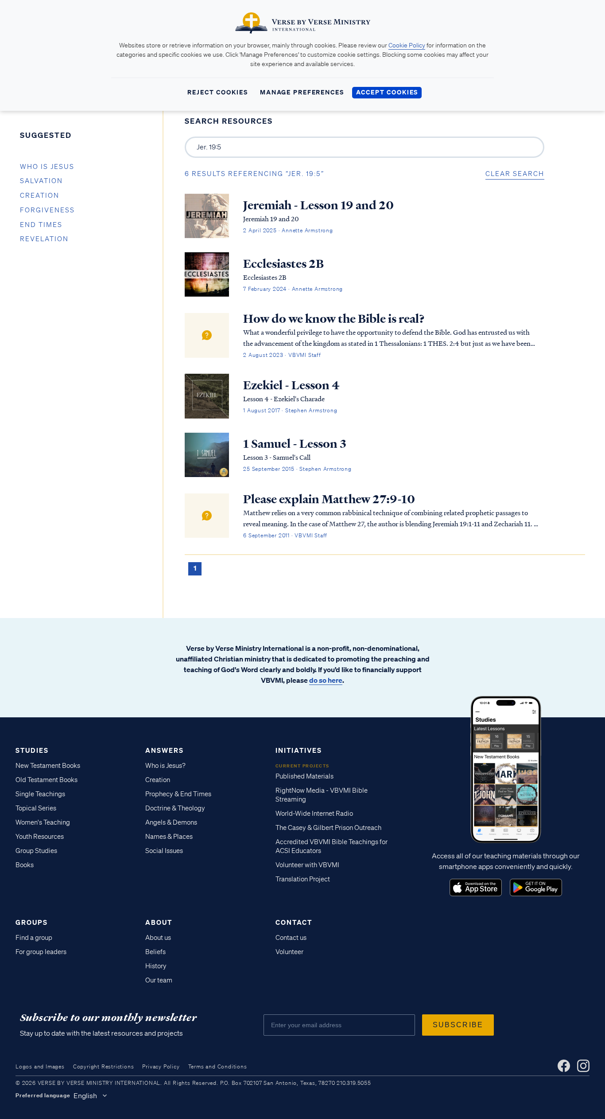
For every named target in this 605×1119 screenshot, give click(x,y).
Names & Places (169, 837)
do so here (325, 680)
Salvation (41, 181)
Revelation (44, 239)
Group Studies (36, 851)
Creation (39, 196)
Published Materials (304, 776)
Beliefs (155, 952)
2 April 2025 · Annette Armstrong (288, 230)
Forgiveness (47, 210)
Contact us (290, 938)
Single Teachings (40, 794)
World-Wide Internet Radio (314, 814)
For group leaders (41, 952)
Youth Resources (40, 837)
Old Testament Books (47, 780)
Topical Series (36, 808)
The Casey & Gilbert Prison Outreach (328, 828)
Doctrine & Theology (175, 808)
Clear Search (514, 174)
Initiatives (298, 750)
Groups (32, 922)
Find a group (34, 938)
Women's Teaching (43, 822)
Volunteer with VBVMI (307, 865)
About (158, 922)
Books (25, 865)
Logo (475, 887)
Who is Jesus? (165, 766)
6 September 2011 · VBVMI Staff (285, 535)
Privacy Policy (160, 1066)
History (156, 966)
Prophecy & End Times (178, 794)
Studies (32, 750)
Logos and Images (40, 1066)
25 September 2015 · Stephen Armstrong (297, 469)
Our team (158, 980)
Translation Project (302, 879)
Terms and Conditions (217, 1066)
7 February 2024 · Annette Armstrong (293, 289)
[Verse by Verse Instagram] (583, 1066)
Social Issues (164, 851)
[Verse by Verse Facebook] (564, 1066)
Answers (164, 750)
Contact (293, 922)
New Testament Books (48, 766)
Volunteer (289, 952)
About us (158, 938)
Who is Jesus (47, 167)
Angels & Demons (171, 822)
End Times (41, 225)
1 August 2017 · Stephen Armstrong (290, 410)
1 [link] (195, 567)
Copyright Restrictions (103, 1066)
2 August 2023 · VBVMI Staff (282, 355)
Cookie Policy (406, 45)
